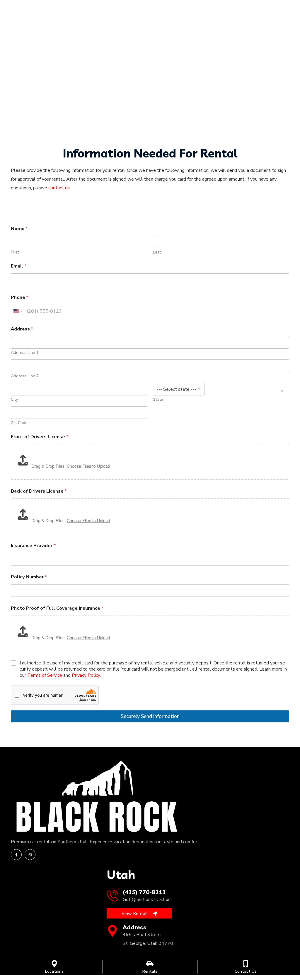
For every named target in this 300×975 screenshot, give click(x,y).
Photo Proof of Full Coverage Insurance (57, 608)
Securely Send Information (150, 716)
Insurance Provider (33, 546)
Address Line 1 (25, 352)
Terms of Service (44, 675)
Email (18, 266)
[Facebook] (16, 854)
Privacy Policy (86, 675)
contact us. (59, 188)
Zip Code (19, 422)
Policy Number (29, 577)
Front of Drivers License (39, 437)
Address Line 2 (25, 375)
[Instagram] (30, 854)
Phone (19, 297)
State (158, 399)
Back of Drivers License (39, 491)
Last (157, 252)
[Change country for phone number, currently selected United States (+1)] (18, 311)
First (15, 252)
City (14, 399)
